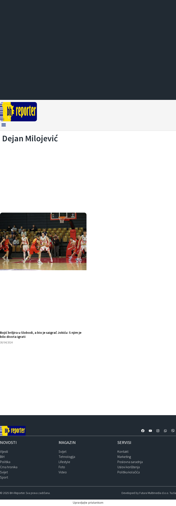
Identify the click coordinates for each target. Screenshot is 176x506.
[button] (3, 124)
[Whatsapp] (165, 431)
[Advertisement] (88, 176)
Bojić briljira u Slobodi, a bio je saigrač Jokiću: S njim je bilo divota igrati (40, 334)
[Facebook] (143, 431)
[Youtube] (150, 431)
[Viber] (173, 431)
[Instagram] (158, 431)
